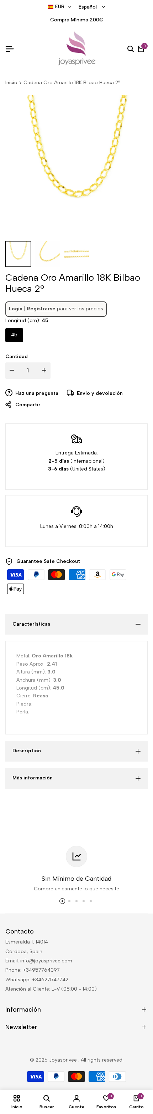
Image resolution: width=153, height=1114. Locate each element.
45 (14, 335)
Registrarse (41, 309)
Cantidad (16, 356)
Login (15, 309)
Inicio (11, 83)
